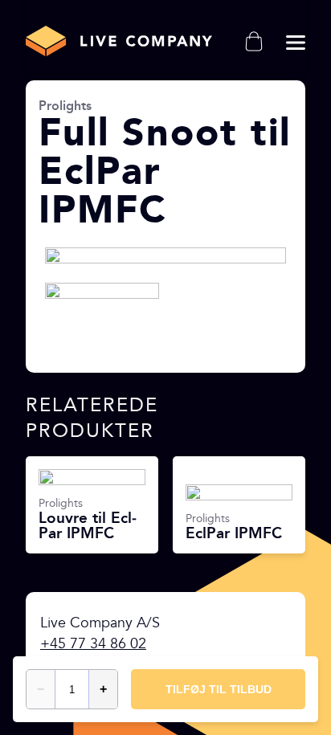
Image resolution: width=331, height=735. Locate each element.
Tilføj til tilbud (219, 689)
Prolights (65, 105)
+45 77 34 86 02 (93, 644)
